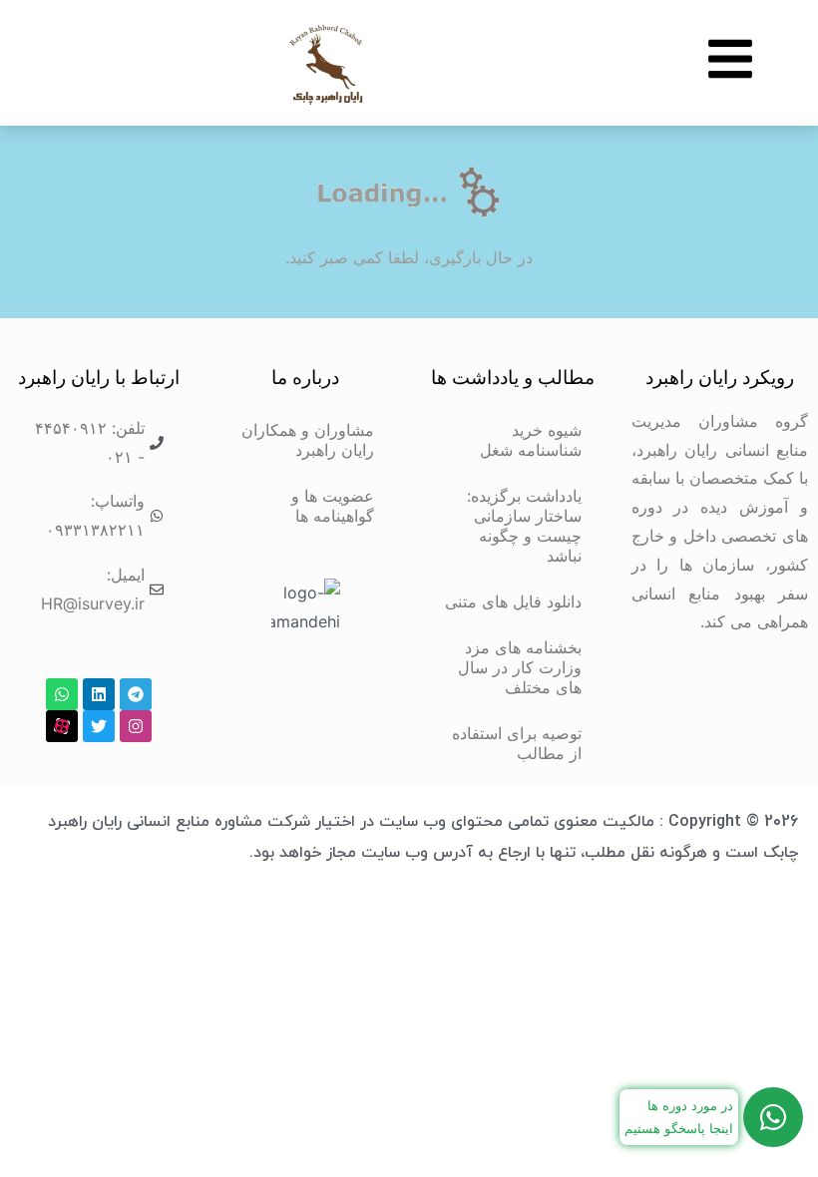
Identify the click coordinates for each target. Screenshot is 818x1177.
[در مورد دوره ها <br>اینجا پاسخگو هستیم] (773, 1117)
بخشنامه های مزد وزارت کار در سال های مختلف (520, 667)
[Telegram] (136, 694)
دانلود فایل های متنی (513, 601)
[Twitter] (99, 726)
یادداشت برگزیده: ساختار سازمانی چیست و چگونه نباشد (524, 526)
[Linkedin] (99, 694)
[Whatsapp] (62, 694)
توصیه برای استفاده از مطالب (517, 743)
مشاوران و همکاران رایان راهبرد (307, 440)
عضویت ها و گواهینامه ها (332, 506)
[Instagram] (136, 726)
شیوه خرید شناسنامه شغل (531, 440)
